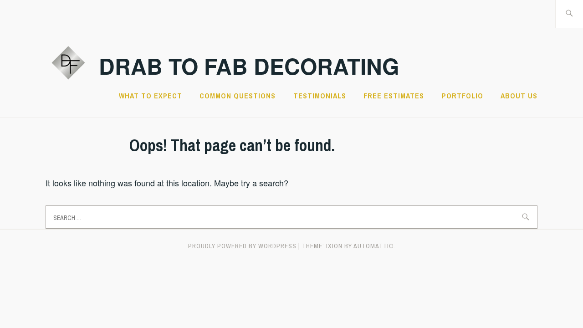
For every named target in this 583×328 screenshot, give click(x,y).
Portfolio (462, 96)
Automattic (373, 246)
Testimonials (319, 96)
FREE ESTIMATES (393, 96)
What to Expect (150, 96)
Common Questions (237, 96)
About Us (519, 96)
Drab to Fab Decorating (249, 66)
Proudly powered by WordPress (242, 246)
